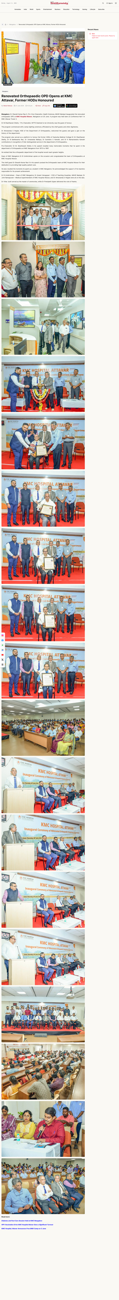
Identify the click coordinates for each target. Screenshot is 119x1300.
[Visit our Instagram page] (2, 635)
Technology (75, 9)
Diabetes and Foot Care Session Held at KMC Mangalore (21, 1221)
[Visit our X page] (2, 659)
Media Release (7, 105)
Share (39, 105)
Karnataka (18, 9)
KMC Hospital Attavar (24, 116)
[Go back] (2, 24)
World (31, 9)
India (25, 9)
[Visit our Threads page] (2, 664)
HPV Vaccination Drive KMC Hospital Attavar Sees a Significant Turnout (27, 1225)
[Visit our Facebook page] (2, 640)
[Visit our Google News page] (2, 650)
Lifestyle (92, 9)
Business (57, 9)
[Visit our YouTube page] (2, 655)
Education (66, 9)
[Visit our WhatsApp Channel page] (2, 645)
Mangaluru (12, 24)
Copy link (47, 105)
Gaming (84, 9)
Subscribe (101, 9)
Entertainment (47, 9)
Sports (38, 9)
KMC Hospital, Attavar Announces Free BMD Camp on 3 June (23, 1228)
